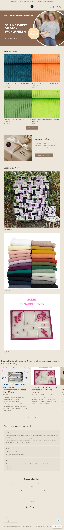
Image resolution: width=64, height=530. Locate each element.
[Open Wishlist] (56, 6)
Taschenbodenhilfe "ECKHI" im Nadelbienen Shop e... (45, 388)
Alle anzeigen (32, 127)
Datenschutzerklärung (26, 526)
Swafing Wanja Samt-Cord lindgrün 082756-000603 (17, 119)
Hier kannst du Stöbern (43, 155)
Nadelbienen (9, 526)
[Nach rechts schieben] (35, 417)
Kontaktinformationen (40, 526)
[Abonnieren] (44, 491)
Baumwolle (8, 230)
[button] (3, 6)
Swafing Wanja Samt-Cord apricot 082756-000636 (45, 83)
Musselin (7, 291)
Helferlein (7, 352)
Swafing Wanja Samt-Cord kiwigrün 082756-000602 (45, 119)
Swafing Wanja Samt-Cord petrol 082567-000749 (16, 83)
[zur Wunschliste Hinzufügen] (29, 56)
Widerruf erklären (32, 501)
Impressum (49, 526)
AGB (33, 526)
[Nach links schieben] (28, 417)
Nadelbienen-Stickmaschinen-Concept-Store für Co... (15, 389)
